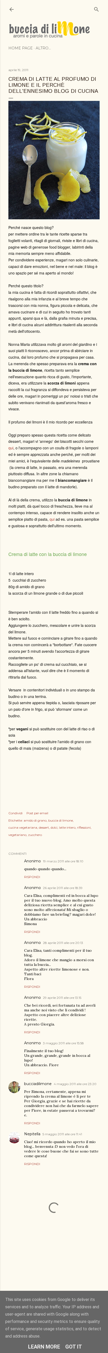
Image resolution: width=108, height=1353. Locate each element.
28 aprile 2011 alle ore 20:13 (63, 943)
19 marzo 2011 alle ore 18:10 (63, 861)
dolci (54, 827)
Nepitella (32, 1134)
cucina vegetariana (22, 827)
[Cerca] (96, 8)
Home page (20, 48)
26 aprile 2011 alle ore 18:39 (63, 888)
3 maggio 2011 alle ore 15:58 (63, 1043)
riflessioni (84, 827)
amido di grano (35, 820)
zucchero (35, 835)
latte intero (67, 827)
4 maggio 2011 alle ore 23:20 (75, 1084)
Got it (73, 1347)
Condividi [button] (15, 813)
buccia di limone (60, 820)
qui (10, 447)
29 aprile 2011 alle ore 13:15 (62, 998)
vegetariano (17, 835)
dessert (44, 827)
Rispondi (32, 877)
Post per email (37, 813)
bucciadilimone (38, 1083)
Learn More (44, 1347)
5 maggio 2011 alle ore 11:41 (62, 1134)
